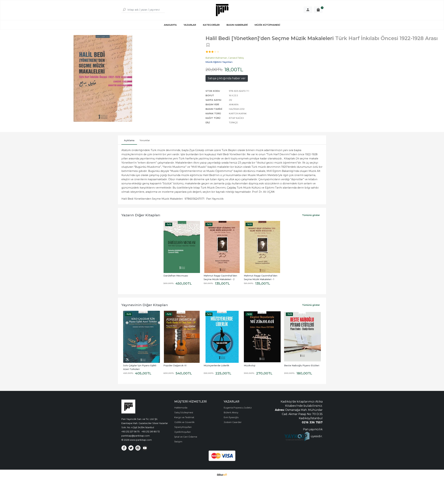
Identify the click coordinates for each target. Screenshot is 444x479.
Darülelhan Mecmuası (175, 275)
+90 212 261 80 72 (151, 431)
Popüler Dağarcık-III (134, 365)
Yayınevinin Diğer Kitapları (144, 305)
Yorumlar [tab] (145, 140)
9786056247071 (194, 198)
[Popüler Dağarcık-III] (141, 337)
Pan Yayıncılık (215, 198)
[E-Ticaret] (222, 474)
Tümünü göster (311, 215)
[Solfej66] (302, 337)
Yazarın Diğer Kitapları (140, 215)
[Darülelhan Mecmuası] (181, 247)
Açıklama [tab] (129, 140)
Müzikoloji (209, 365)
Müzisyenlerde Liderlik (176, 365)
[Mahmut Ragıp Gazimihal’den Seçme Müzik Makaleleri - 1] (262, 247)
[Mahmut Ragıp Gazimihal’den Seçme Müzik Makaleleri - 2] (222, 247)
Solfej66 (289, 365)
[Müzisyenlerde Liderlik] (181, 337)
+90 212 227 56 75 (130, 431)
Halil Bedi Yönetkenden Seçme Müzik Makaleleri (152, 198)
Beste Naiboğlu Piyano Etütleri (261, 365)
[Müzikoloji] (222, 337)
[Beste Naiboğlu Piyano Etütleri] (262, 337)
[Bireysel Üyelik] (308, 9)
